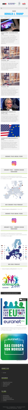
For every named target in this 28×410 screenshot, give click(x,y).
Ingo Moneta (5, 140)
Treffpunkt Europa (6, 383)
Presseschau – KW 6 (5, 60)
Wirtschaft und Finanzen (7, 382)
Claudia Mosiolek (5, 114)
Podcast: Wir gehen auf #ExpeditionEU (9, 209)
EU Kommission (6, 395)
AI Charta (4, 400)
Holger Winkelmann (20, 325)
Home (2, 17)
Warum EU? (5, 386)
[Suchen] (26, 8)
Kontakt (4, 372)
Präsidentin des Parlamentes (8, 399)
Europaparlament (6, 396)
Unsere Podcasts (6, 384)
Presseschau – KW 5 (5, 86)
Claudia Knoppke (5, 35)
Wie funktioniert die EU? (7, 398)
